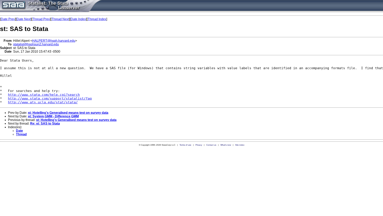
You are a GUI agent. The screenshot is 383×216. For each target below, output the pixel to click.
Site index (239, 145)
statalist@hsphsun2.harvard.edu (36, 44)
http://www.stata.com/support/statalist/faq (50, 98)
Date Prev (8, 19)
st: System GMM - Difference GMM (53, 116)
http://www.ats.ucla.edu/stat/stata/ (43, 102)
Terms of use (185, 145)
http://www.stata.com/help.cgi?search (44, 95)
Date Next (24, 19)
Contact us (211, 145)
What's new (225, 145)
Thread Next (60, 19)
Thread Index (97, 19)
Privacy (198, 145)
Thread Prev (41, 19)
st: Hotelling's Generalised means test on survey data (68, 112)
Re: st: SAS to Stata (45, 123)
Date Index (78, 19)
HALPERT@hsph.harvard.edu (53, 40)
